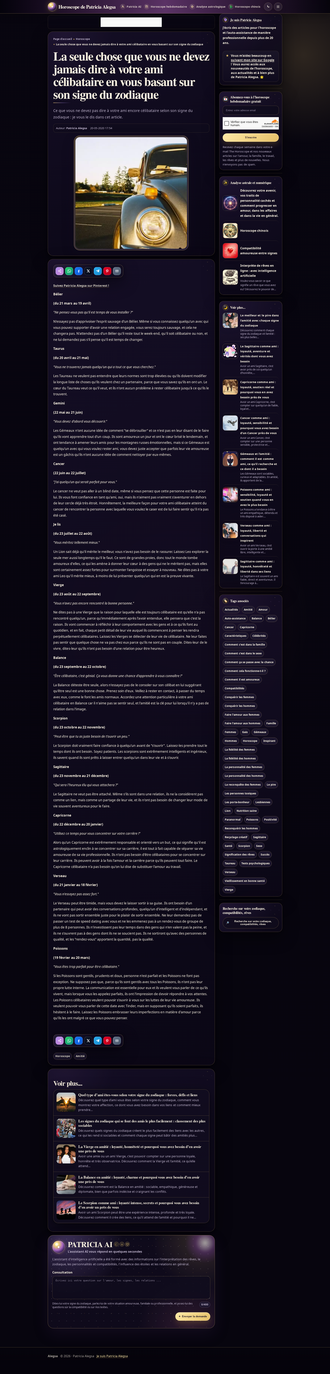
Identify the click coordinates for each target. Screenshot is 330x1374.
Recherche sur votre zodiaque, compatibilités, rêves (249, 923)
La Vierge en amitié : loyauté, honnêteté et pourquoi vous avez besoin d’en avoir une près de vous (139, 1149)
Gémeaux (260, 732)
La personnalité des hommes (244, 776)
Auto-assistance (235, 618)
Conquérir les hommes (240, 706)
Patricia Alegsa (76, 128)
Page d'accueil (62, 39)
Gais (245, 732)
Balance (257, 618)
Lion (228, 811)
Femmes (230, 732)
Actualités (231, 609)
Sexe (259, 846)
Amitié (80, 1056)
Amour (263, 609)
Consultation (62, 1272)
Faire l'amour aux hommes (242, 723)
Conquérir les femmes (239, 697)
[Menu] (278, 6)
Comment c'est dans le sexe (243, 653)
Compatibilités (234, 688)
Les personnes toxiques (240, 793)
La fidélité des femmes (240, 749)
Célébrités (259, 636)
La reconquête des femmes (243, 784)
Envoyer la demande (193, 1316)
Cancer (229, 627)
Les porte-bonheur (237, 802)
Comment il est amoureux (242, 679)
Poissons (252, 819)
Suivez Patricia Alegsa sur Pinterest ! (81, 286)
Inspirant (269, 741)
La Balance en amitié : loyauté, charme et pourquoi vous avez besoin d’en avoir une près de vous (139, 1179)
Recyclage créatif (236, 837)
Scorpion (244, 846)
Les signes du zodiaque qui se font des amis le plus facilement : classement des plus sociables (141, 1123)
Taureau (230, 863)
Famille (271, 723)
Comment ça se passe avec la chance (249, 662)
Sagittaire (259, 837)
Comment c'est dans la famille (245, 644)
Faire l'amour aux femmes (242, 714)
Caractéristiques (235, 636)
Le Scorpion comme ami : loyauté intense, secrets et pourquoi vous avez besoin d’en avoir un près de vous (138, 1205)
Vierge (229, 889)
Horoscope (83, 39)
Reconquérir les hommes (241, 828)
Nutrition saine (247, 811)
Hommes (231, 741)
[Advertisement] (131, 22)
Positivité (270, 819)
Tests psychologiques (255, 863)
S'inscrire (251, 137)
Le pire (271, 784)
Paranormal (232, 819)
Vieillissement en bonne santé (244, 881)
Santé (228, 846)
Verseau (230, 872)
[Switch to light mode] (268, 6)
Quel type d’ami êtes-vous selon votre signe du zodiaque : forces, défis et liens (137, 1095)
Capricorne (247, 627)
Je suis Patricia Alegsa (245, 20)
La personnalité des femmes (243, 767)
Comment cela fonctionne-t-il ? (245, 671)
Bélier (271, 618)
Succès (265, 854)
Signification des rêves (240, 854)
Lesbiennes (263, 802)
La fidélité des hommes (240, 758)
